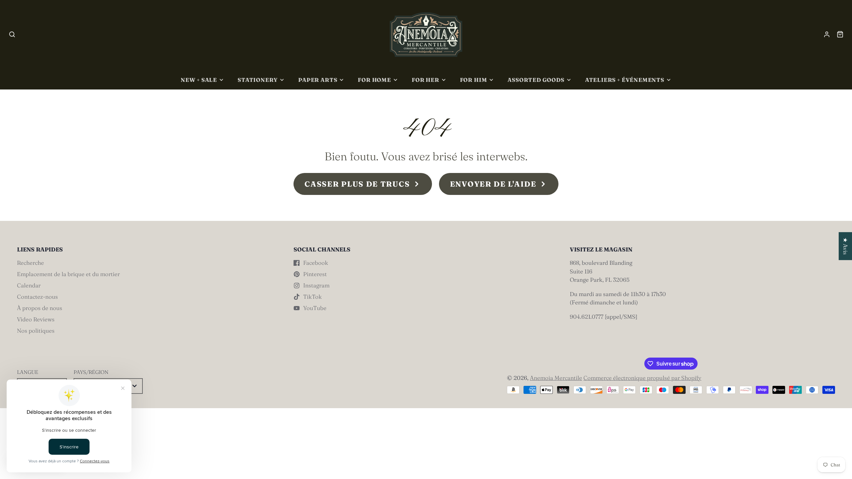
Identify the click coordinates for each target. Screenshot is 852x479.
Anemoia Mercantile (556, 377)
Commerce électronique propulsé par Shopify (642, 377)
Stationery (258, 80)
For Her (425, 80)
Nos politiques (36, 330)
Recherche (30, 262)
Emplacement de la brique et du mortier (68, 273)
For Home (374, 80)
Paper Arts (317, 80)
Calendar (29, 285)
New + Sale (199, 80)
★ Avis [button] (845, 246)
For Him (473, 80)
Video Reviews (36, 319)
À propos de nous (39, 307)
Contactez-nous (37, 296)
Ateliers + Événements (624, 80)
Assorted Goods (536, 80)
